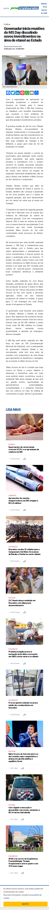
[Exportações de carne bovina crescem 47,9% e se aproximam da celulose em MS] (24, 427)
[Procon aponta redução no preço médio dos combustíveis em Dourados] (24, 683)
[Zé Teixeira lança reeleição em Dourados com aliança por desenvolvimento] (24, 580)
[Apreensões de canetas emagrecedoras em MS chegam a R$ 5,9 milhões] (24, 478)
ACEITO (25, 904)
